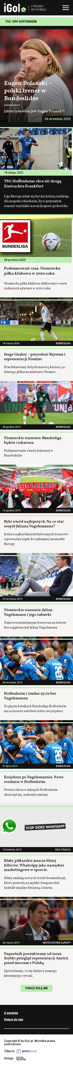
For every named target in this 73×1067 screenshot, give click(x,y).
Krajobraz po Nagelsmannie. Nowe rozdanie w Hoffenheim (33, 780)
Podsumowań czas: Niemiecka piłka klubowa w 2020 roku (32, 271)
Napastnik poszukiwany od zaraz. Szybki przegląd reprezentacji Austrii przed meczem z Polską (36, 958)
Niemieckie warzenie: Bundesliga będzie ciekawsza (32, 440)
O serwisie (11, 1013)
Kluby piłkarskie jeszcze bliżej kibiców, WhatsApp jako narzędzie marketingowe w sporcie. (34, 865)
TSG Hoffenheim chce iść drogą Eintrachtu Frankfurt (32, 183)
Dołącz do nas (13, 1019)
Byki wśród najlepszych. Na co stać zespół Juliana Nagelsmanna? (34, 524)
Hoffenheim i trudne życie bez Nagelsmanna (30, 696)
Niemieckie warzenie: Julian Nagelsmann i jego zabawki (28, 612)
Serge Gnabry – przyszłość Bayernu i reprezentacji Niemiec (34, 357)
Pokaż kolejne (36, 988)
